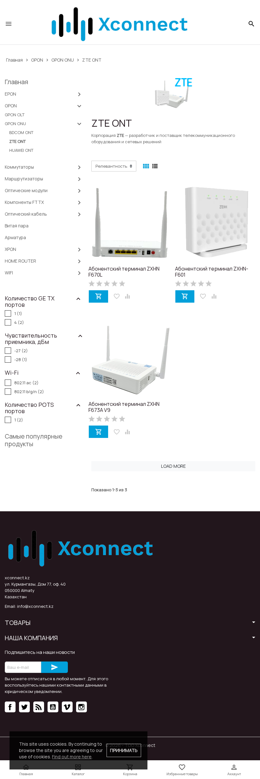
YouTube (53, 707)
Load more (173, 466)
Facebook (10, 707)
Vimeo (67, 707)
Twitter (24, 707)
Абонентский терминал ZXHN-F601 (211, 272)
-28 (20, 359)
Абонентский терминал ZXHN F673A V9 (123, 407)
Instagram (81, 707)
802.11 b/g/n (29, 391)
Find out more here (72, 757)
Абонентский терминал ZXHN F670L (123, 272)
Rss (38, 707)
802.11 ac (26, 383)
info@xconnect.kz (35, 606)
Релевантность (111, 166)
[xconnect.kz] (119, 24)
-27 (21, 350)
